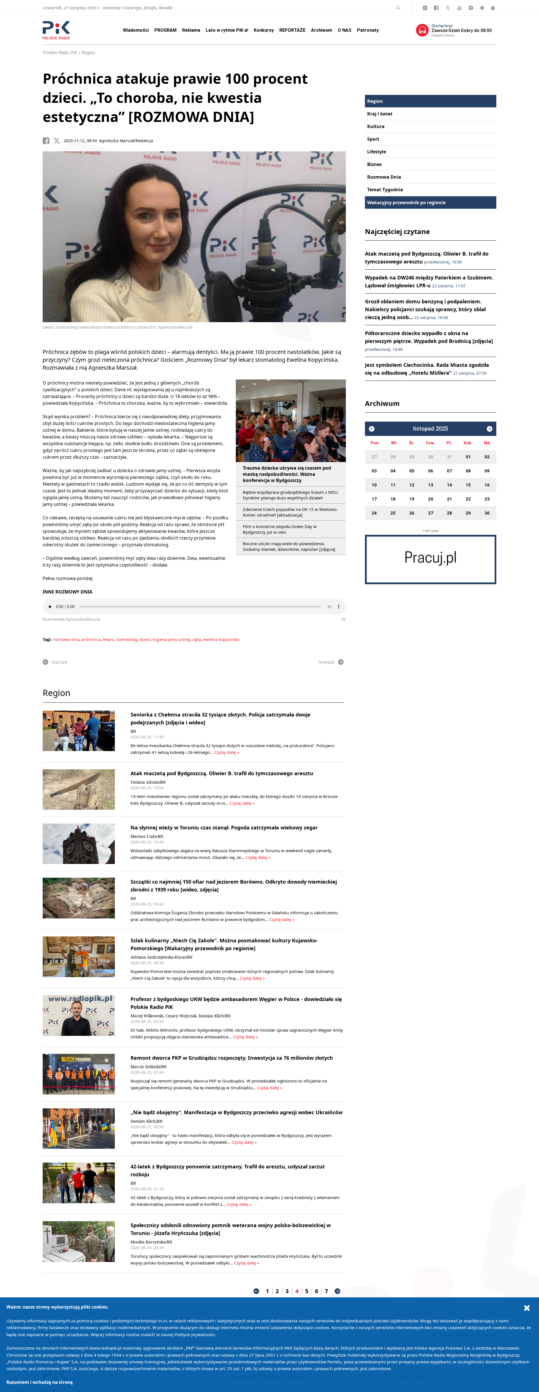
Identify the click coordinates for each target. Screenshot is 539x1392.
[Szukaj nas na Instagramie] (425, 8)
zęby (196, 639)
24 (374, 513)
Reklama (191, 30)
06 (430, 471)
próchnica (91, 639)
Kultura (376, 126)
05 (411, 471)
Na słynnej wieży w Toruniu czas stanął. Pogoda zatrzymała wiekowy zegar (224, 827)
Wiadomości (136, 30)
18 (393, 499)
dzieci (145, 639)
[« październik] (371, 429)
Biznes (374, 164)
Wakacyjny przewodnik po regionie (406, 202)
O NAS (344, 30)
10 (374, 485)
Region (88, 52)
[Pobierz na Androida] (482, 8)
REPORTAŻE (292, 30)
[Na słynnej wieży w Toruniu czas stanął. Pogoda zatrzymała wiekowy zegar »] (79, 844)
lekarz (108, 639)
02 (487, 457)
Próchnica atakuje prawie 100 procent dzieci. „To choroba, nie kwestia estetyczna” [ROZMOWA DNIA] (175, 97)
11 (393, 485)
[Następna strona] (337, 1291)
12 (411, 485)
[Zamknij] (527, 1308)
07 (449, 471)
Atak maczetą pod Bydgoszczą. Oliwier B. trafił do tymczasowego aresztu (222, 773)
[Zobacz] (430, 559)
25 (393, 513)
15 (468, 485)
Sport (373, 139)
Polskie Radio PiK (60, 52)
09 (487, 471)
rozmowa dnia (66, 639)
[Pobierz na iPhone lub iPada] (493, 8)
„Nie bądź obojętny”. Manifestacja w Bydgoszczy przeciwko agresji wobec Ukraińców (236, 1112)
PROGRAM (165, 30)
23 (487, 499)
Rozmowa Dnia (384, 177)
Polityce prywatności (195, 1334)
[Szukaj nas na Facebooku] (436, 8)
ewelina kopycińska (221, 639)
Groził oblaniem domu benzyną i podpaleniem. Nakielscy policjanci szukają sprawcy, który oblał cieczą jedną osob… (425, 309)
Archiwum (321, 30)
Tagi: (48, 639)
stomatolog (126, 639)
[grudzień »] (489, 429)
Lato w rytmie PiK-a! (227, 30)
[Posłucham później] (341, 619)
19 (411, 499)
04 (393, 471)
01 (468, 457)
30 (430, 457)
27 (374, 457)
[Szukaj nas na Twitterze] (448, 8)
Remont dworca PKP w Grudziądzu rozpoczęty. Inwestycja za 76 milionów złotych (232, 1057)
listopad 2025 (430, 429)
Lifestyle (376, 152)
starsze (59, 662)
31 (449, 457)
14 (449, 485)
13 (430, 485)
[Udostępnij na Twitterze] (58, 140)
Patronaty (368, 30)
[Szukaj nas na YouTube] (459, 8)
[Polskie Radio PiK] (56, 30)
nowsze (326, 662)
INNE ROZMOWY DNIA (67, 592)
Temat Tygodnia (385, 189)
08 (468, 471)
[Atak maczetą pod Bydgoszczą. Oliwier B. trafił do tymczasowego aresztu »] (79, 789)
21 (449, 499)
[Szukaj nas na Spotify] (471, 8)
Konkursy (264, 30)
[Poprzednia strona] (256, 1291)
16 (487, 485)
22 (468, 499)
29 (411, 457)
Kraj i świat (379, 114)
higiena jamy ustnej (171, 639)
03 (374, 471)
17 (374, 499)
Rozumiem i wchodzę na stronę (39, 1382)
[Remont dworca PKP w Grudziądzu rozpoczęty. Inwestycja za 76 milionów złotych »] (79, 1074)
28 (393, 457)
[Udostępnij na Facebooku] (48, 140)
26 (411, 513)
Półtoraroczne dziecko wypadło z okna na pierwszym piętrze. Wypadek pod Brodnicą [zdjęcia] (429, 341)
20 (430, 499)
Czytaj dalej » (226, 752)
